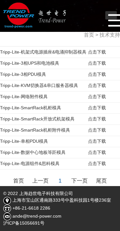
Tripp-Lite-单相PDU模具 (53, 141)
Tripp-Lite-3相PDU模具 (53, 74)
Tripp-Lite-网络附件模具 (53, 96)
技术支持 (110, 35)
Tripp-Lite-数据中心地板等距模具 (53, 152)
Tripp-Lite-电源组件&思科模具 (53, 163)
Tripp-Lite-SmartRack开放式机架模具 (53, 118)
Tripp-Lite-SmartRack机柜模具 (53, 107)
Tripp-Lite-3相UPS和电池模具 (53, 63)
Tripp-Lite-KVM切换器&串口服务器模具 (53, 85)
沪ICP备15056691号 (23, 223)
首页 (89, 35)
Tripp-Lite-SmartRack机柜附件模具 (53, 130)
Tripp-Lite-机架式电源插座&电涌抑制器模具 (53, 51)
